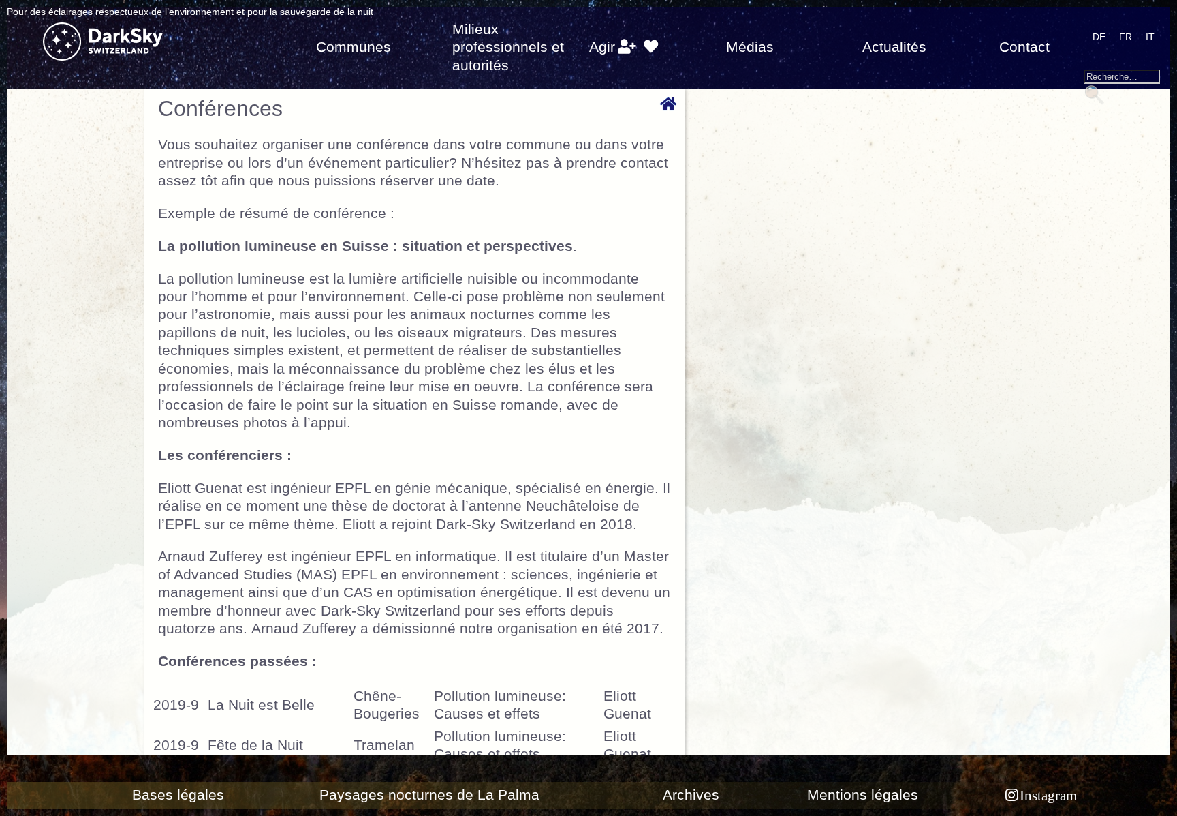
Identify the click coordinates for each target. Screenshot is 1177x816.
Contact (1024, 47)
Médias (750, 47)
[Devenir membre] (627, 47)
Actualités (894, 47)
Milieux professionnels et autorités (508, 47)
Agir (602, 47)
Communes (353, 47)
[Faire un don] (650, 47)
